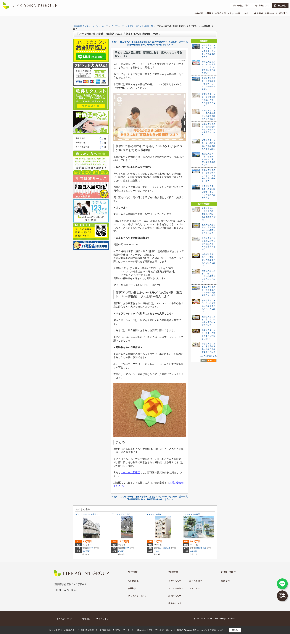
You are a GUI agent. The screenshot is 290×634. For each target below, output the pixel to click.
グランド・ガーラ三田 (120, 514)
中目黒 (203, 548)
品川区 (162, 548)
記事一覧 (183, 42)
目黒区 (198, 548)
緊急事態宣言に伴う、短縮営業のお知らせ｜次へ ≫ (150, 44)
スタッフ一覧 (233, 13)
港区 (90, 548)
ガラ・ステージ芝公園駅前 (86, 514)
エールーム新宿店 (130, 472)
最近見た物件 (195, 580)
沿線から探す (174, 580)
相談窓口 (283, 13)
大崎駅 (157, 551)
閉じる (235, 630)
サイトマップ (102, 618)
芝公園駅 (86, 551)
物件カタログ (174, 603)
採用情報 (258, 13)
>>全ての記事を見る (208, 356)
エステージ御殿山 (154, 514)
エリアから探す (175, 588)
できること (247, 13)
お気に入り (194, 588)
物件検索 (199, 13)
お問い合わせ (271, 13)
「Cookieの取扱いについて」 (195, 630)
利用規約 (86, 618)
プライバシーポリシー (138, 595)
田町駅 (121, 551)
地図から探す (174, 595)
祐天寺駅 (193, 551)
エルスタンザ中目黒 (191, 514)
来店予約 (225, 580)
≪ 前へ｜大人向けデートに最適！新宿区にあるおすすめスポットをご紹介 (144, 42)
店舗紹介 (209, 13)
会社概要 (132, 588)
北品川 (167, 548)
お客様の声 (220, 13)
